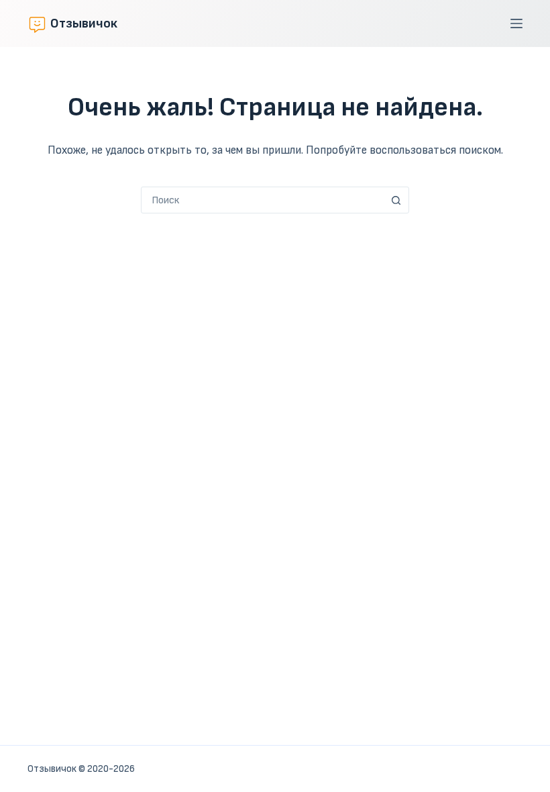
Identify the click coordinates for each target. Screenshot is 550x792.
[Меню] (516, 23)
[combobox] (262, 200)
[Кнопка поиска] (395, 200)
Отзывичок (83, 23)
